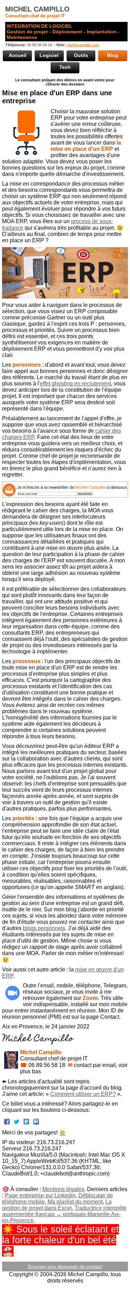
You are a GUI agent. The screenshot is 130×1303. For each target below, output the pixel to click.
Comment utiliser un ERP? (83, 1094)
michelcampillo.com (83, 45)
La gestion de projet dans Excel (57, 1205)
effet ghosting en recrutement (75, 383)
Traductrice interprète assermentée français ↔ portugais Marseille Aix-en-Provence (64, 1214)
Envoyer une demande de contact (65, 1266)
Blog (112, 55)
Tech (65, 67)
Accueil (17, 55)
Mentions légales (63, 1189)
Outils (81, 55)
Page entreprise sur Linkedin (40, 1195)
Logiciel (49, 55)
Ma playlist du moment (75, 1202)
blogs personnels (44, 928)
